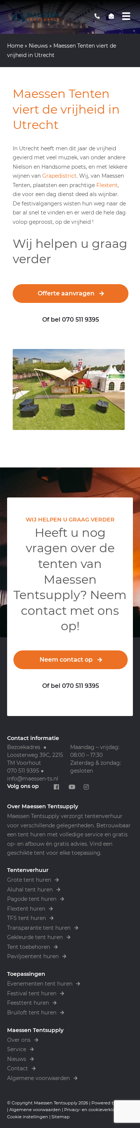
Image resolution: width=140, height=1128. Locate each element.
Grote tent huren (29, 879)
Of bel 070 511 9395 (70, 319)
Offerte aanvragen (66, 293)
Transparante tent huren (39, 927)
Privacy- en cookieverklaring (94, 1109)
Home (15, 45)
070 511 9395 (23, 770)
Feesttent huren (28, 1002)
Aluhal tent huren (30, 889)
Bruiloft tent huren (31, 1012)
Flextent (107, 185)
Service (16, 1049)
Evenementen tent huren (39, 983)
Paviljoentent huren (33, 956)
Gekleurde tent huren (35, 937)
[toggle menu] (126, 16)
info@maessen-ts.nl (32, 778)
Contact (17, 1068)
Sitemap (61, 1116)
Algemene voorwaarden (38, 1078)
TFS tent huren (26, 918)
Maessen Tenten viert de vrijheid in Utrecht (66, 109)
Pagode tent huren (31, 899)
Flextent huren (26, 908)
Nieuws (38, 45)
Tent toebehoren (28, 947)
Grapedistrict (59, 175)
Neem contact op (66, 659)
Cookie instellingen (27, 1116)
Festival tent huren (31, 993)
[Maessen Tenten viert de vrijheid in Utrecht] (70, 389)
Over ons (19, 1040)
